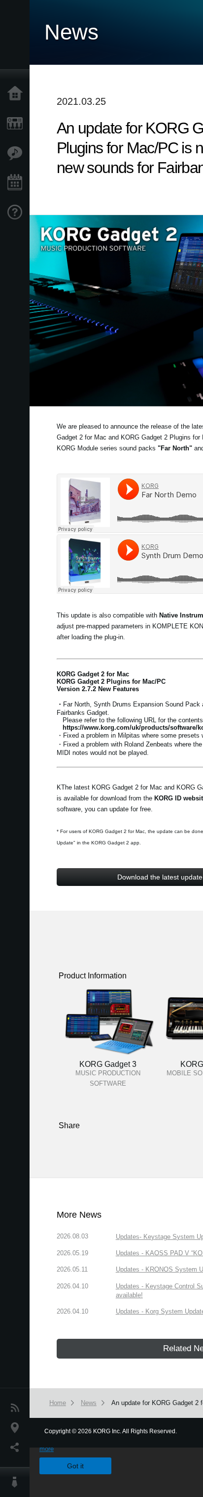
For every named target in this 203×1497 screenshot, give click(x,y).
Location (17, 1428)
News (17, 1408)
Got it (75, 1466)
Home (17, 94)
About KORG (17, 1482)
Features (17, 153)
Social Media (17, 1447)
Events (17, 183)
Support (17, 212)
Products (17, 123)
